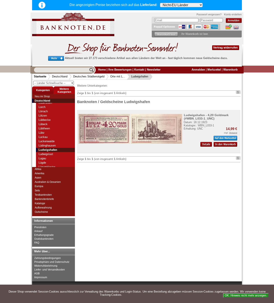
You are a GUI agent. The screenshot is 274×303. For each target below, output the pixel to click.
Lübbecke (45, 119)
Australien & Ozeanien (48, 181)
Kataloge (40, 203)
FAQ (36, 242)
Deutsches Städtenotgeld (88, 76)
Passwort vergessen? (209, 14)
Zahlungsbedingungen (47, 258)
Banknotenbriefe (44, 199)
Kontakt (139, 69)
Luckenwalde (47, 141)
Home (102, 69)
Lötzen (43, 115)
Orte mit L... (117, 76)
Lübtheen (44, 128)
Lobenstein (45, 102)
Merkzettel (214, 69)
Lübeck (43, 124)
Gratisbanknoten (44, 238)
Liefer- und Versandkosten (49, 269)
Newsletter (154, 69)
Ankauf (38, 231)
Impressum (40, 277)
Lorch (42, 107)
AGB (37, 273)
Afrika (38, 169)
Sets (37, 190)
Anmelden (198, 69)
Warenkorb (230, 69)
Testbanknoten (43, 194)
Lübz (42, 132)
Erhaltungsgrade (44, 235)
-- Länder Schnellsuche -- (54, 83)
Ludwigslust (46, 154)
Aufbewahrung (43, 207)
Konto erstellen (233, 14)
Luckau (43, 137)
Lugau (42, 158)
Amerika (39, 173)
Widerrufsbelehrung (45, 265)
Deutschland (59, 76)
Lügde (42, 162)
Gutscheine (41, 211)
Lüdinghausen (47, 145)
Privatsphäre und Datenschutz (51, 261)
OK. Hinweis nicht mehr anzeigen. (246, 295)
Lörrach (43, 111)
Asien (38, 177)
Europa (39, 186)
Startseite (40, 76)
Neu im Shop (42, 96)
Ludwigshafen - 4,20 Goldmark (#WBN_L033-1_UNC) (206, 116)
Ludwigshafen (139, 76)
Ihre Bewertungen (120, 69)
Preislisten (40, 227)
